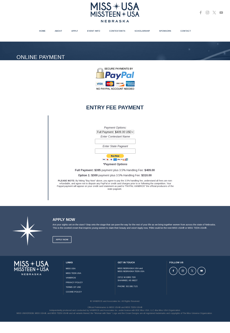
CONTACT (185, 31)
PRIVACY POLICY (74, 282)
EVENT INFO (93, 31)
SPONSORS (165, 31)
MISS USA (71, 268)
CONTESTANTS (117, 31)
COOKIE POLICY (74, 292)
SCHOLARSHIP (142, 31)
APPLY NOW (62, 239)
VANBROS (71, 278)
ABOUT (58, 31)
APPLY (74, 31)
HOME (42, 31)
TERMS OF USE (73, 287)
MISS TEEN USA (73, 273)
